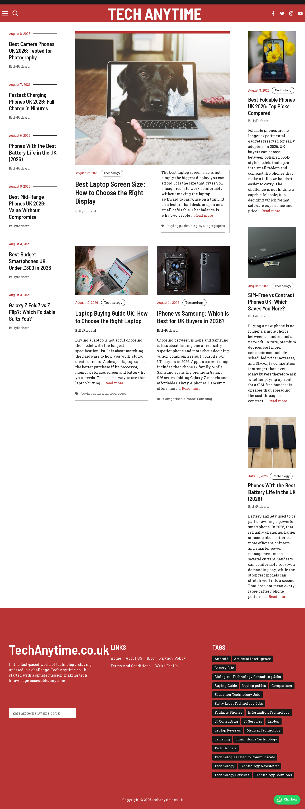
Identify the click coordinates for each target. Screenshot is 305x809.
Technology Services (232, 775)
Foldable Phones (228, 712)
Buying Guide (226, 685)
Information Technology (269, 712)
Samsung (204, 399)
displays (197, 226)
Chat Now (290, 799)
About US (133, 658)
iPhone (190, 399)
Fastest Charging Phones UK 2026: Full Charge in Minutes (31, 101)
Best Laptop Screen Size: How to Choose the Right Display (110, 192)
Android (221, 659)
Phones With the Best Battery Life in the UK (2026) (32, 152)
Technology (112, 173)
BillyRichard (19, 66)
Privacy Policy (172, 658)
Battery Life (224, 668)
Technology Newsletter (259, 766)
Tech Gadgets (225, 748)
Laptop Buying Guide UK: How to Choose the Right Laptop (111, 317)
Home (116, 658)
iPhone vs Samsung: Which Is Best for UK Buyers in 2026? (193, 317)
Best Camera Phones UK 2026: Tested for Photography (31, 50)
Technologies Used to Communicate (245, 757)
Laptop (273, 721)
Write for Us (166, 665)
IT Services (253, 721)
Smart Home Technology (256, 739)
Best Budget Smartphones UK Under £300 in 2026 (30, 261)
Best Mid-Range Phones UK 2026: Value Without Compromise (27, 206)
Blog (151, 658)
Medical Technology (264, 730)
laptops (110, 393)
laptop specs (215, 226)
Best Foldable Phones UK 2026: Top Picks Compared (271, 106)
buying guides (178, 226)
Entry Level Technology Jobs (239, 703)
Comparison (173, 399)
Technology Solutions (273, 775)
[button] (15, 13)
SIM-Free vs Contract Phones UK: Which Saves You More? (271, 301)
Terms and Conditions (130, 665)
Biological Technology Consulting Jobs (248, 677)
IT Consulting (226, 721)
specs (122, 393)
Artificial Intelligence (252, 659)
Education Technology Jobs (238, 694)
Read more (203, 215)
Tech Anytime (155, 13)
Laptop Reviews (228, 730)
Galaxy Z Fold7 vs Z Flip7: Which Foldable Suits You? (32, 312)
